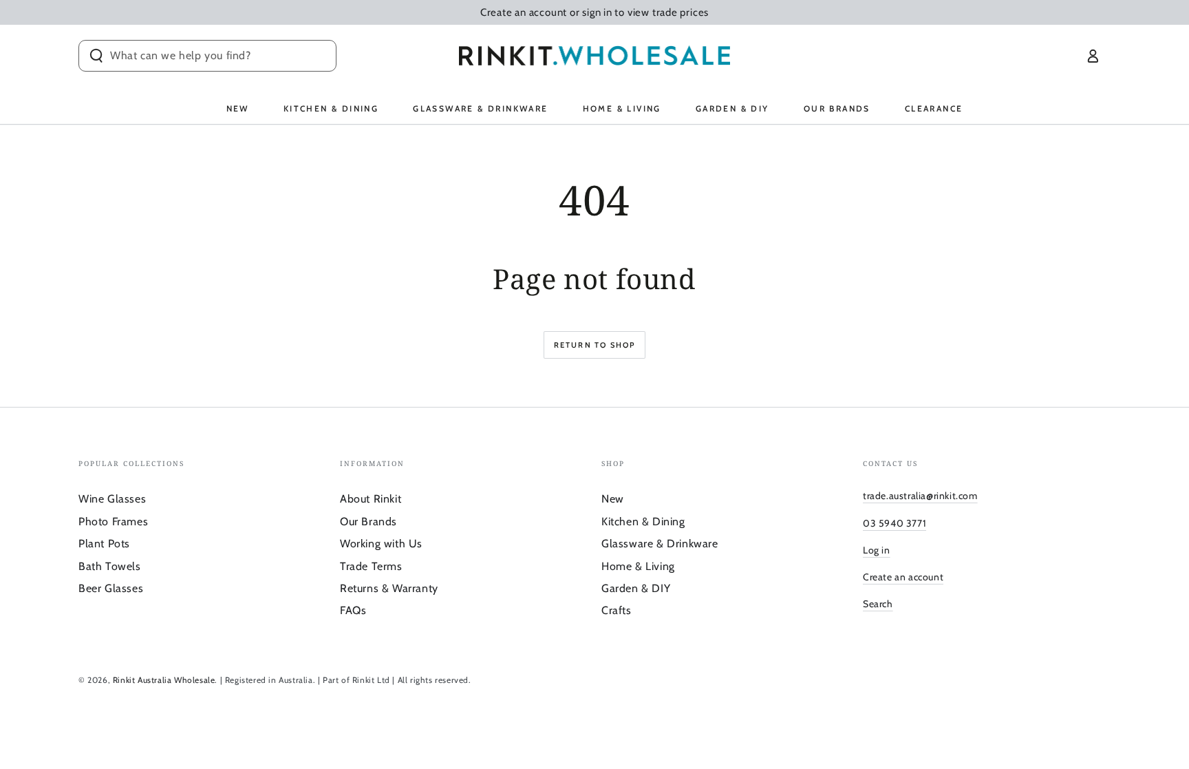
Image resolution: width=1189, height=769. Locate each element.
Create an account (903, 577)
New (612, 498)
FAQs (353, 610)
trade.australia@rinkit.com (920, 495)
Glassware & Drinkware (659, 543)
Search (878, 604)
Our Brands (368, 521)
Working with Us (381, 543)
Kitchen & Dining (643, 521)
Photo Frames (113, 521)
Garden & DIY (635, 588)
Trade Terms (371, 566)
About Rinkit (370, 498)
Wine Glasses (112, 498)
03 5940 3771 (894, 523)
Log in (876, 550)
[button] (207, 56)
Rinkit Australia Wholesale (164, 680)
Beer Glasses (110, 588)
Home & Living (638, 566)
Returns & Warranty (389, 588)
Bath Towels (109, 566)
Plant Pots (104, 543)
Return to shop (595, 345)
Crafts (616, 610)
